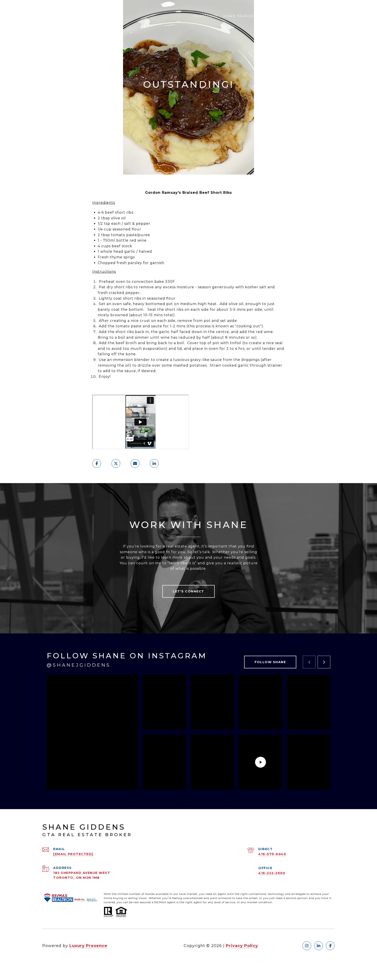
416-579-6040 (272, 854)
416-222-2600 (271, 873)
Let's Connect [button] (188, 591)
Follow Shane (270, 662)
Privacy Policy (242, 945)
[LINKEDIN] (318, 945)
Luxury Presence (88, 945)
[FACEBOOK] (330, 945)
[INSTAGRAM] (306, 945)
